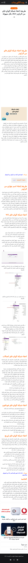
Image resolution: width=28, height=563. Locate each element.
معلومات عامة (14, 8)
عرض (14, 180)
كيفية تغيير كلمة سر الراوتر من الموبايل (14, 174)
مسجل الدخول (18, 549)
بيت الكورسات (9, 556)
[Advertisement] (14, 34)
